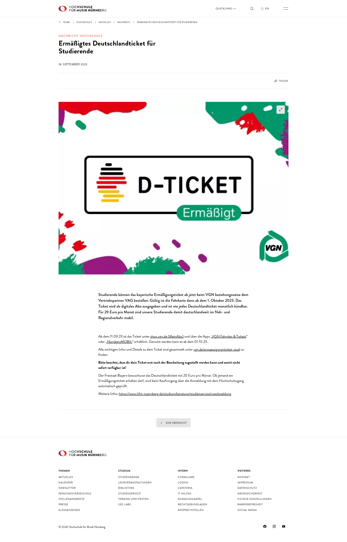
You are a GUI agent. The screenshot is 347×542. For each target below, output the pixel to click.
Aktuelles (105, 22)
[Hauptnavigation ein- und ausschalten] (285, 8)
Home (66, 22)
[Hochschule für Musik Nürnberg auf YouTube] (283, 526)
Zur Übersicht (176, 423)
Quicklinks (224, 8)
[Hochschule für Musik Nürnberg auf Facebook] (265, 526)
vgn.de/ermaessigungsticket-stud (217, 349)
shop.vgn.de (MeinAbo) (167, 336)
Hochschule (84, 22)
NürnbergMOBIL (119, 341)
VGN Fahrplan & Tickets (229, 336)
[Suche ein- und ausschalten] (252, 8)
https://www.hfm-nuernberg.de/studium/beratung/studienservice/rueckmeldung (175, 393)
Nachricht (123, 22)
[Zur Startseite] (82, 8)
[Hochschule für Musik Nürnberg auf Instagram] (274, 526)
